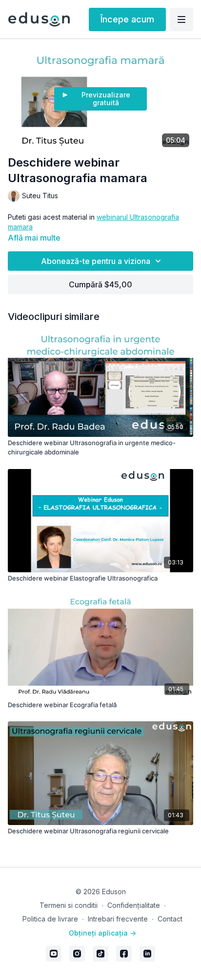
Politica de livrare (50, 919)
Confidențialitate (133, 905)
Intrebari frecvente (118, 919)
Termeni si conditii (69, 905)
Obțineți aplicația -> (102, 933)
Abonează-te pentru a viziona (95, 261)
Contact (170, 919)
